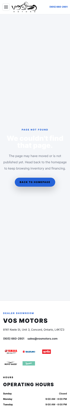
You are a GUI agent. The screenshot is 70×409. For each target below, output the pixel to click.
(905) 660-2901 (58, 6)
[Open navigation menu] (6, 7)
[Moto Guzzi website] (11, 363)
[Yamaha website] (11, 351)
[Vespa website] (29, 363)
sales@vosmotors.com (42, 338)
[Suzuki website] (29, 351)
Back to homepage (35, 182)
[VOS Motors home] (24, 7)
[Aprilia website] (46, 351)
